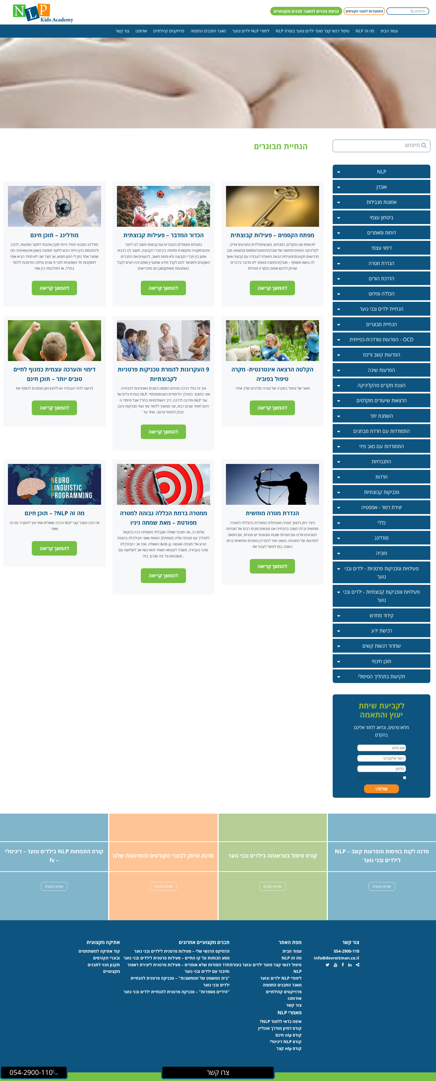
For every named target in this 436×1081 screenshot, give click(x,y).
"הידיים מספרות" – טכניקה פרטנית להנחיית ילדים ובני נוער (177, 991)
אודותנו (141, 31)
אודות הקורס (54, 886)
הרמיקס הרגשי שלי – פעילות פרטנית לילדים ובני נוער (182, 951)
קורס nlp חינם (288, 1035)
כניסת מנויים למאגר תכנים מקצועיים (306, 11)
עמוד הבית (389, 31)
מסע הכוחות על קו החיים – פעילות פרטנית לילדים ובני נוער (177, 958)
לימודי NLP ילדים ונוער (250, 31)
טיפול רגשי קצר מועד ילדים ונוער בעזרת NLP (312, 31)
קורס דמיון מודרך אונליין (280, 1028)
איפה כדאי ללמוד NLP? (281, 1021)
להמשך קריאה (54, 288)
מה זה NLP (365, 31)
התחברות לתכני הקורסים (364, 11)
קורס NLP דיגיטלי (286, 1041)
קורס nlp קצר (289, 1048)
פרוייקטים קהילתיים (168, 31)
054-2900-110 (346, 951)
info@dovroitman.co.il (336, 958)
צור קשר (122, 31)
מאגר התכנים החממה (208, 31)
